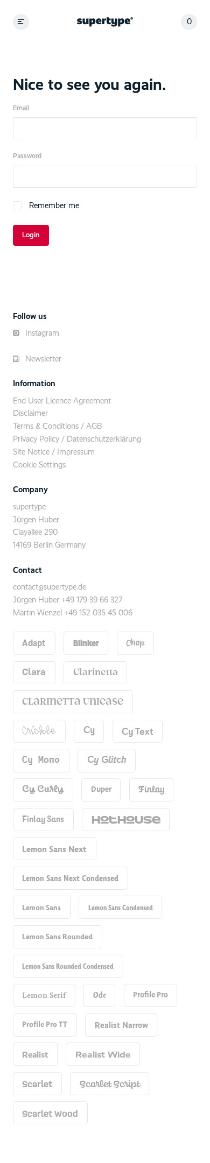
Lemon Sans (41, 907)
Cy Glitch (107, 760)
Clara (34, 672)
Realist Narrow (121, 1024)
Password (27, 156)
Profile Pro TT (44, 1024)
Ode (99, 995)
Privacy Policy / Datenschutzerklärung (77, 439)
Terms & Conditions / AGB (57, 426)
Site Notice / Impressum (54, 452)
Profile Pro (150, 994)
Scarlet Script (110, 1083)
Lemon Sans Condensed (120, 907)
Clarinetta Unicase (72, 702)
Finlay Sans (43, 819)
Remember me (54, 206)
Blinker (86, 642)
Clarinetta (95, 672)
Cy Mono (41, 760)
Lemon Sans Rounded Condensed (68, 966)
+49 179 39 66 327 (91, 600)
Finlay (151, 789)
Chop (135, 643)
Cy (89, 730)
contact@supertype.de (49, 587)
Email (21, 108)
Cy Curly (43, 789)
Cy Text (137, 731)
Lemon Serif (44, 995)
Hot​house (126, 819)
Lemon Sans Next (54, 848)
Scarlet (37, 1083)
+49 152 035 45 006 (98, 613)
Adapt (34, 643)
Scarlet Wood (50, 1113)
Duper (101, 789)
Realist (35, 1054)
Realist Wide (103, 1054)
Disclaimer (30, 413)
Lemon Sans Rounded (57, 936)
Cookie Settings (39, 465)
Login (31, 235)
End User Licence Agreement (62, 401)
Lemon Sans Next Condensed (70, 878)
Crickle (39, 731)
